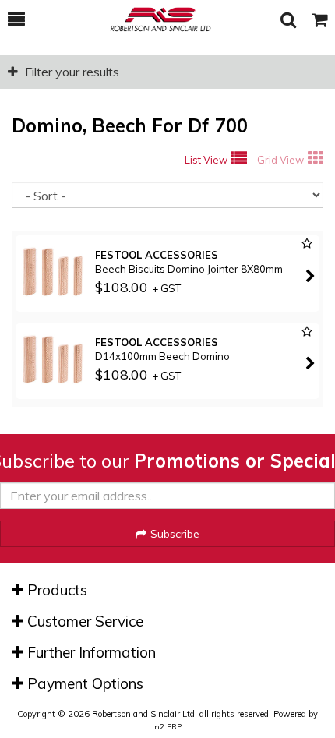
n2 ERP (168, 727)
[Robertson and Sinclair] (153, 19)
